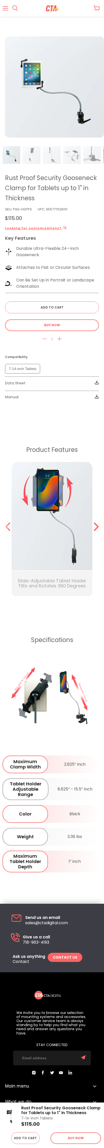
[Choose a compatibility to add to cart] (52, 307)
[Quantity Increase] (59, 339)
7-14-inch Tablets (22, 369)
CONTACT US (65, 957)
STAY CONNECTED (52, 1045)
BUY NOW (52, 325)
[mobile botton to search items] (15, 8)
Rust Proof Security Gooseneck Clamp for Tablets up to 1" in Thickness (60, 1110)
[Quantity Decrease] (44, 339)
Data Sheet (15, 383)
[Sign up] (83, 1058)
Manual (11, 397)
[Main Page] (52, 8)
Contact (21, 961)
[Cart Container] (97, 8)
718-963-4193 (36, 942)
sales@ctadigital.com (46, 923)
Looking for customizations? (34, 228)
